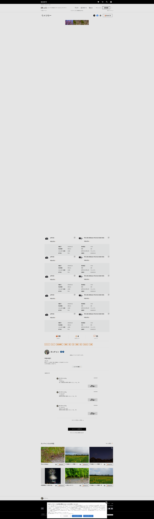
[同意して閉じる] (106, 502)
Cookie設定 (66, 515)
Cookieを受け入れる (88, 515)
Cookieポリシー (60, 512)
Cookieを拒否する (77, 515)
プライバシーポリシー (64, 513)
